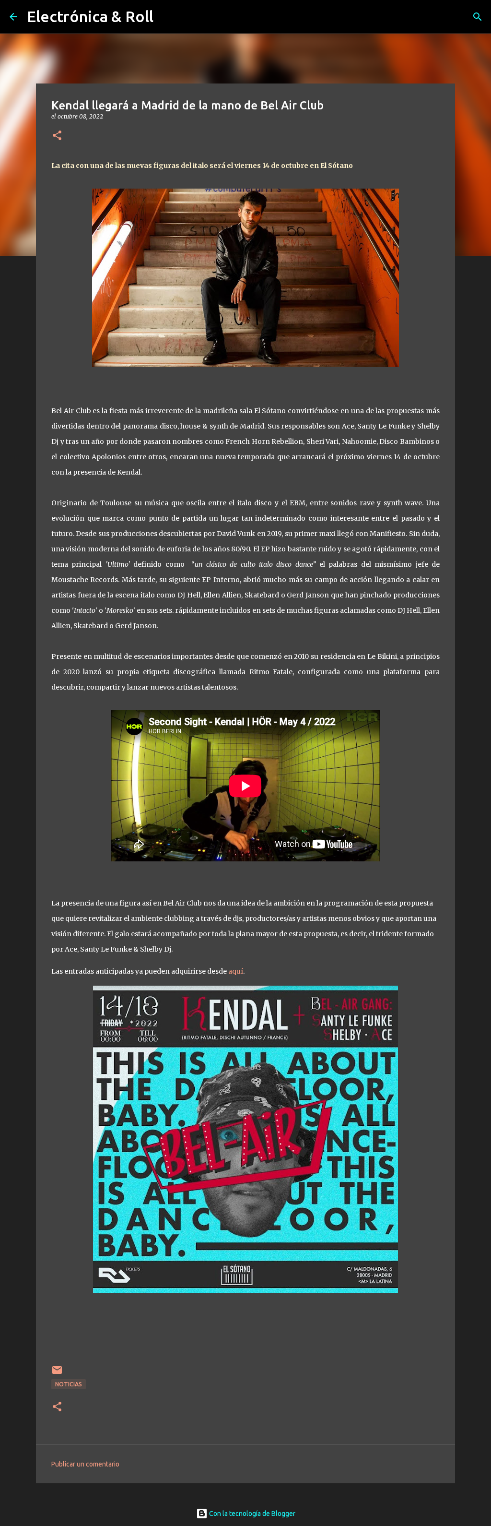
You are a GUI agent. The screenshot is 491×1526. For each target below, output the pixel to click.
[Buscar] (477, 16)
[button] (57, 136)
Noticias (68, 1384)
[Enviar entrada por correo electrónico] (57, 1374)
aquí (235, 971)
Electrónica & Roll (90, 16)
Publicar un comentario (85, 1464)
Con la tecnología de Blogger (251, 1513)
